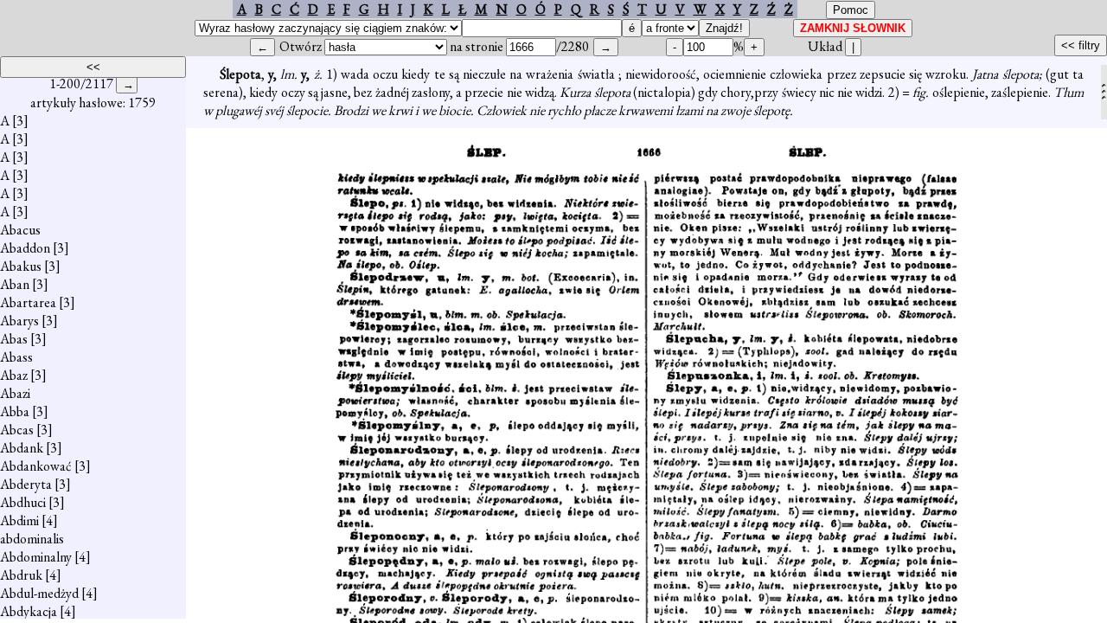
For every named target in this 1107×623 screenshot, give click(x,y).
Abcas (17, 430)
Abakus (21, 266)
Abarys (19, 321)
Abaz (14, 375)
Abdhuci (23, 502)
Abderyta (26, 484)
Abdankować (36, 466)
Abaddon (25, 248)
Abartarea (28, 302)
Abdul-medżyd (39, 593)
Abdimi (19, 520)
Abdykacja (28, 611)
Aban (14, 284)
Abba (14, 411)
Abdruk (21, 575)
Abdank (21, 448)
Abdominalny (36, 557)
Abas (14, 339)
